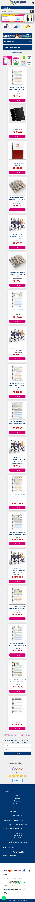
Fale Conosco (17, 804)
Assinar (17, 753)
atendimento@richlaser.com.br (17, 842)
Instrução (17, 798)
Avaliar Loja (17, 780)
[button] (4, 18)
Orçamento (17, 801)
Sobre (17, 795)
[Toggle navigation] (3, 2)
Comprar (17, 100)
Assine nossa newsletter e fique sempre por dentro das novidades (17, 741)
